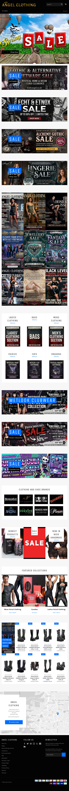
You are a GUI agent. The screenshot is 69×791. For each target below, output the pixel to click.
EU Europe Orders (6, 753)
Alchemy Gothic (15, 145)
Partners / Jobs (6, 760)
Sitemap (4, 773)
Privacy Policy (5, 768)
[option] (34, 39)
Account (65, 11)
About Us (4, 743)
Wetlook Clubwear (32, 400)
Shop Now (14, 52)
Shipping (4, 765)
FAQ (3, 755)
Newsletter (4, 758)
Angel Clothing (8, 782)
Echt (11, 113)
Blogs (3, 746)
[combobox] (54, 4)
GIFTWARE (13, 81)
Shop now (13, 177)
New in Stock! (12, 612)
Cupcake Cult (14, 469)
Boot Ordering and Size (8, 748)
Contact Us (4, 751)
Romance (34, 612)
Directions (15, 722)
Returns (4, 770)
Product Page (5, 763)
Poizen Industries (16, 438)
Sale (14, 76)
